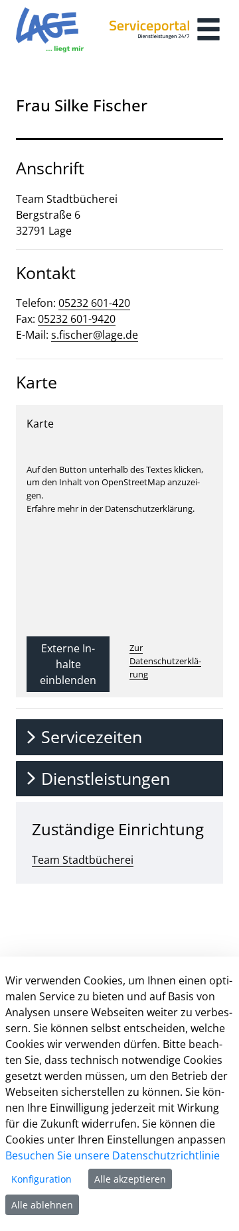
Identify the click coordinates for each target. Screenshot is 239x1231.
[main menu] (208, 30)
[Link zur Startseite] (50, 30)
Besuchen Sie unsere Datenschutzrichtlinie (112, 1155)
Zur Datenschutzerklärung (165, 661)
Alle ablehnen (42, 1205)
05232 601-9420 (77, 319)
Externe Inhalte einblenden (68, 664)
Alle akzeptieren (130, 1179)
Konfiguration (41, 1179)
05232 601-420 (94, 303)
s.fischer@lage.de (94, 334)
